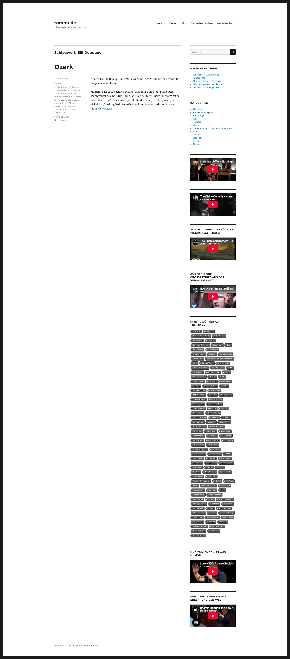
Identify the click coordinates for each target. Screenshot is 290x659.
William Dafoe (225, 431)
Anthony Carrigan (199, 504)
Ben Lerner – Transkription (206, 75)
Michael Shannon (213, 372)
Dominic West (225, 458)
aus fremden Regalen (203, 112)
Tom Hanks (197, 467)
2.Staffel (218, 481)
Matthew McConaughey (201, 481)
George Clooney (224, 508)
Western (211, 508)
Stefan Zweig (197, 358)
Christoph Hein (198, 435)
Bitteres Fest (199, 78)
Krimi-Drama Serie (63, 100)
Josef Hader (197, 463)
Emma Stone (197, 517)
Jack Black (214, 417)
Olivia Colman (198, 499)
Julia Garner (75, 96)
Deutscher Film (216, 399)
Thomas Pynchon (199, 426)
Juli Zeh (212, 377)
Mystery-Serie (225, 381)
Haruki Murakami (199, 454)
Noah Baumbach (199, 377)
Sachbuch (197, 138)
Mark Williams (69, 103)
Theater (196, 144)
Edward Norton (198, 404)
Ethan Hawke (224, 422)
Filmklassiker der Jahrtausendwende (220, 358)
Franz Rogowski (198, 354)
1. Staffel (209, 467)
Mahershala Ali (219, 336)
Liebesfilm (211, 422)
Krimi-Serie (197, 431)
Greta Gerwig (197, 440)
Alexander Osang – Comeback (207, 81)
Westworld (211, 340)
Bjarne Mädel (197, 522)
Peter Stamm (228, 440)
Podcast (196, 131)
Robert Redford (198, 494)
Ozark (63, 66)
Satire (230, 368)
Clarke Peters (198, 458)
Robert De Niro (198, 490)
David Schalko (215, 390)
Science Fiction (207, 363)
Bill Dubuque (61, 87)
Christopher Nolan (199, 417)
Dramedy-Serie (217, 368)
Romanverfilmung (214, 413)
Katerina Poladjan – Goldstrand (208, 84)
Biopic (195, 485)
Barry (228, 345)
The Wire (225, 386)
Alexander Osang (227, 513)
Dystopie (212, 354)
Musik (196, 125)
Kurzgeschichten (199, 390)
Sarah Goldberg (198, 535)
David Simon (217, 345)
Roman (196, 134)
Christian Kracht (198, 513)
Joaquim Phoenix (218, 526)
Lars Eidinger (211, 463)
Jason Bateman (62, 93)
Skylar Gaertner (68, 106)
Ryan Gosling (198, 340)
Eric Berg (196, 386)
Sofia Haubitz (61, 109)
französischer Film (215, 404)
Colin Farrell (214, 504)
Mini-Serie (196, 331)
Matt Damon (214, 531)
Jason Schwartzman (200, 368)
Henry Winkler (198, 349)
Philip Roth (209, 331)
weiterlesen (105, 108)
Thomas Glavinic (199, 531)
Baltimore (212, 513)
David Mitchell (225, 472)
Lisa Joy (210, 499)
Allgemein (198, 109)
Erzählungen (199, 115)
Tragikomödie (213, 349)
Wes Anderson (198, 445)
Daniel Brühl (228, 504)
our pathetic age (226, 354)
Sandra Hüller (198, 413)
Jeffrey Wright (198, 476)
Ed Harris (196, 472)
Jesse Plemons (223, 363)
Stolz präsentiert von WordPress (82, 645)
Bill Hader (223, 522)
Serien (173, 23)
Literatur (160, 23)
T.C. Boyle (212, 381)
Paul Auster (212, 458)
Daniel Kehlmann (199, 399)
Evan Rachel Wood (200, 526)
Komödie (213, 395)
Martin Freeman (210, 472)
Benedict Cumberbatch (201, 336)
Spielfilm (226, 417)
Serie (222, 377)
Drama (227, 454)
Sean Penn (212, 435)
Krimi (195, 363)
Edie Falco (229, 481)
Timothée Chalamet (225, 499)
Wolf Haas (212, 490)
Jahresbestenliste (202, 23)
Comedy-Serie (198, 422)
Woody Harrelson (215, 494)
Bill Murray (215, 449)
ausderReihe (224, 23)
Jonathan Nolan (198, 408)
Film (184, 23)
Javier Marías (213, 445)
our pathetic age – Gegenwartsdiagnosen (212, 128)
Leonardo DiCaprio (209, 485)
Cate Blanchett (215, 454)
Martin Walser (211, 431)
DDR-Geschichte (199, 395)
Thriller (227, 372)
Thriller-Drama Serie (200, 449)
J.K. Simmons (226, 435)
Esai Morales (74, 90)
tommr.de (65, 22)
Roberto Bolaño (212, 517)
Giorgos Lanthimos (217, 426)
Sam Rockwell (198, 508)
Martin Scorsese (213, 440)
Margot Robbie (198, 381)
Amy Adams (212, 476)
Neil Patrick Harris (211, 386)
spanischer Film (226, 463)
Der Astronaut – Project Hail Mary (209, 87)
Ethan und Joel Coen (200, 345)
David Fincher (228, 517)
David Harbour (226, 395)
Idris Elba (212, 408)
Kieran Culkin (225, 485)
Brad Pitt (224, 408)
